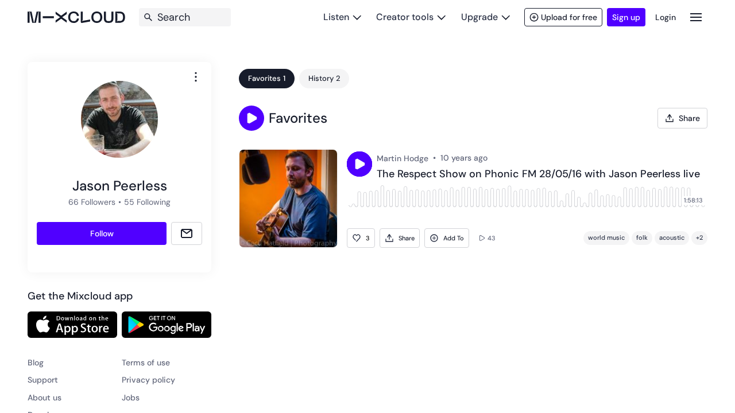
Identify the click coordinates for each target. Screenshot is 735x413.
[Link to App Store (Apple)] (72, 324)
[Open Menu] (696, 17)
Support (43, 380)
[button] (251, 118)
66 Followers (91, 202)
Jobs (131, 397)
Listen (336, 17)
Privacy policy (148, 380)
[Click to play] (359, 164)
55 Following (147, 202)
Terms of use (146, 362)
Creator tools (405, 17)
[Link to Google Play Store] (166, 324)
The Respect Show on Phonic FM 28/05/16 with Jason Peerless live (538, 174)
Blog (36, 362)
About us (44, 397)
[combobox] (195, 76)
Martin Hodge (402, 158)
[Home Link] (76, 17)
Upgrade (479, 17)
